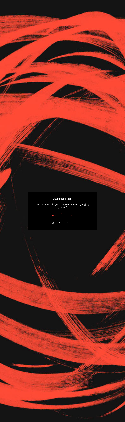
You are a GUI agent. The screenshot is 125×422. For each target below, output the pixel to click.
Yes (54, 216)
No (71, 216)
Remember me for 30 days (62, 223)
